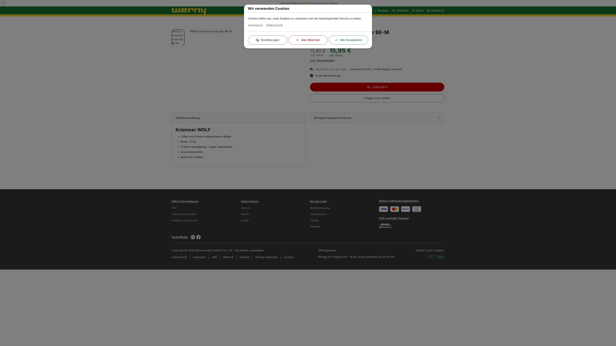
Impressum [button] (255, 25)
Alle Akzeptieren (351, 40)
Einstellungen (270, 40)
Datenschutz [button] (274, 25)
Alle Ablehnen (310, 40)
